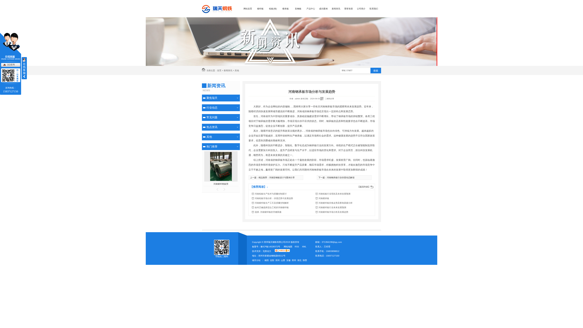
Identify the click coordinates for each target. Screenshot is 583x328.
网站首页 (248, 8)
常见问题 (211, 117)
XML (304, 246)
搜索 (375, 70)
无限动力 (267, 251)
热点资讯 (211, 127)
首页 (219, 70)
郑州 (277, 260)
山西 (283, 260)
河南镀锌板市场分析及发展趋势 (333, 212)
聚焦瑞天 (211, 97)
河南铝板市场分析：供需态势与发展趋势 (274, 198)
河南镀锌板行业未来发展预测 (332, 207)
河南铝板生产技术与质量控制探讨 (271, 194)
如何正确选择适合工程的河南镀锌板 (272, 207)
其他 (237, 70)
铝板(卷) (273, 8)
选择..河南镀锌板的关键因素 (268, 212)
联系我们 (374, 8)
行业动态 (211, 107)
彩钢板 (298, 8)
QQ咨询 (11, 64)
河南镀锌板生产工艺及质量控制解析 (272, 203)
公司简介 (361, 8)
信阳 (272, 260)
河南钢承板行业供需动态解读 (341, 177)
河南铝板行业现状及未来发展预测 (334, 194)
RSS (297, 246)
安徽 (288, 260)
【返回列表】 (364, 187)
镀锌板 (260, 8)
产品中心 (311, 8)
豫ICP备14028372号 (270, 246)
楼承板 (285, 8)
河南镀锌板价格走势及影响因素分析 (336, 203)
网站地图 (288, 246)
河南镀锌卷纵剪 (220, 184)
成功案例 (323, 8)
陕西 (305, 260)
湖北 (299, 260)
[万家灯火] (282, 251)
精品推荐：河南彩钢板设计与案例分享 (277, 177)
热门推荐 (211, 146)
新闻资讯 (336, 8)
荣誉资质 (348, 8)
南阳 (266, 260)
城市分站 (256, 260)
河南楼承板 (324, 198)
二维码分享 (329, 99)
